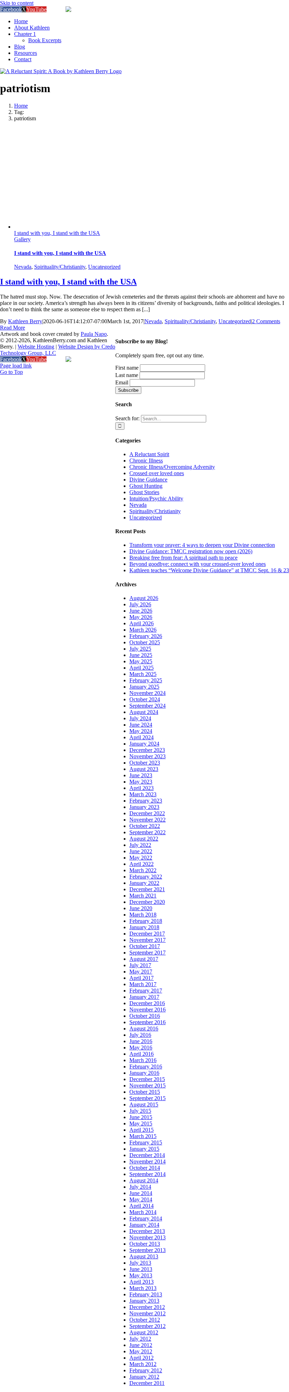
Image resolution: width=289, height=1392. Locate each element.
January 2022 (144, 883)
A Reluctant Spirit (149, 454)
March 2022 (142, 870)
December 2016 (147, 1003)
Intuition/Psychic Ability (156, 499)
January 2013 (144, 1301)
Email (121, 382)
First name (127, 368)
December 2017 (147, 934)
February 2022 (145, 877)
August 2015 (143, 1104)
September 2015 (147, 1098)
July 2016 (140, 1035)
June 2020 (140, 908)
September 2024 (147, 706)
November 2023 (147, 756)
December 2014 (147, 1155)
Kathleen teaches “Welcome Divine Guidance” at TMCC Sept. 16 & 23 (209, 570)
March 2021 (142, 896)
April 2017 (141, 978)
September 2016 (147, 1022)
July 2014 (140, 1187)
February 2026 (145, 636)
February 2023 (145, 801)
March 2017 (142, 984)
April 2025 (141, 668)
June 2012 (140, 1345)
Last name (126, 375)
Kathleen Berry (25, 321)
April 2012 (141, 1358)
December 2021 (147, 889)
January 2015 (144, 1149)
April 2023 (141, 788)
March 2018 (142, 915)
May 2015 (140, 1123)
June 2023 (140, 775)
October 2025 (144, 642)
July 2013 (140, 1263)
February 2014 (145, 1218)
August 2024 (143, 712)
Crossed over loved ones (156, 473)
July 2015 (140, 1111)
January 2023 (144, 807)
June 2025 (140, 655)
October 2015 (144, 1092)
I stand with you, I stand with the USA (57, 233)
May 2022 (140, 858)
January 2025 (144, 687)
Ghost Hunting (145, 486)
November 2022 (147, 820)
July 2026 (140, 604)
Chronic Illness (146, 461)
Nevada (22, 267)
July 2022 (140, 845)
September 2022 (147, 832)
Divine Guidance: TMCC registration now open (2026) (190, 551)
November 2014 (147, 1161)
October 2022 (144, 826)
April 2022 (141, 864)
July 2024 (140, 718)
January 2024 (144, 744)
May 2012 (140, 1351)
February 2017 (145, 991)
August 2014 (143, 1180)
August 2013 (143, 1256)
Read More (12, 328)
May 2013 (140, 1275)
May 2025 (140, 661)
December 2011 (147, 1383)
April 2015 (141, 1130)
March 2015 (142, 1136)
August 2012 (143, 1332)
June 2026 (140, 611)
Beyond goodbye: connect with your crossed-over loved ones (197, 564)
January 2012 (144, 1377)
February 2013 (145, 1294)
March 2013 (142, 1288)
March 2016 (142, 1060)
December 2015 (147, 1079)
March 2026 (142, 630)
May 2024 (140, 731)
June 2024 (140, 725)
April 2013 (141, 1282)
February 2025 (145, 680)
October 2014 (144, 1168)
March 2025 (142, 674)
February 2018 (145, 921)
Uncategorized (104, 267)
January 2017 (144, 997)
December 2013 (147, 1231)
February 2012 (145, 1370)
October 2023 (144, 763)
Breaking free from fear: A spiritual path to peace (183, 558)
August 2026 (143, 598)
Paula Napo (94, 334)
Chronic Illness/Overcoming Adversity (172, 467)
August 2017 (143, 959)
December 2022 (147, 813)
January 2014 (144, 1225)
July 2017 (140, 965)
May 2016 (140, 1048)
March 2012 (142, 1364)
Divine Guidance (148, 480)
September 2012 (147, 1326)
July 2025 (140, 649)
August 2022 (143, 839)
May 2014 (140, 1199)
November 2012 (147, 1313)
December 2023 (147, 750)
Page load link (16, 366)
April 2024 (141, 737)
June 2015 (140, 1117)
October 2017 (144, 946)
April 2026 (141, 623)
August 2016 (143, 1029)
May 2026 (140, 617)
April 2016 (141, 1054)
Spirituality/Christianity (59, 267)
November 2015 (147, 1085)
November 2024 (147, 693)
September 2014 (147, 1174)
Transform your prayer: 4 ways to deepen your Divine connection (202, 545)
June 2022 (140, 851)
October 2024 (144, 699)
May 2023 (140, 782)
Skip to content (16, 3)
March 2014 (142, 1212)
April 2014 (141, 1206)
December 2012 (147, 1307)
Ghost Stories (144, 492)
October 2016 (144, 1016)
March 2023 (142, 794)
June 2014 (140, 1193)
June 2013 (140, 1269)
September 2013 (147, 1250)
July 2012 (140, 1339)
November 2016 (147, 1010)
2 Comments (266, 321)
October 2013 (144, 1244)
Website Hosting (36, 347)
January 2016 (144, 1073)
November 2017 (147, 940)
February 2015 (145, 1142)
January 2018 (144, 927)
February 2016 (145, 1066)
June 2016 (140, 1041)
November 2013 (147, 1237)
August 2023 (143, 769)
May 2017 (140, 972)
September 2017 (147, 953)
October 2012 (144, 1320)
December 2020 (147, 902)
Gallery (22, 239)
